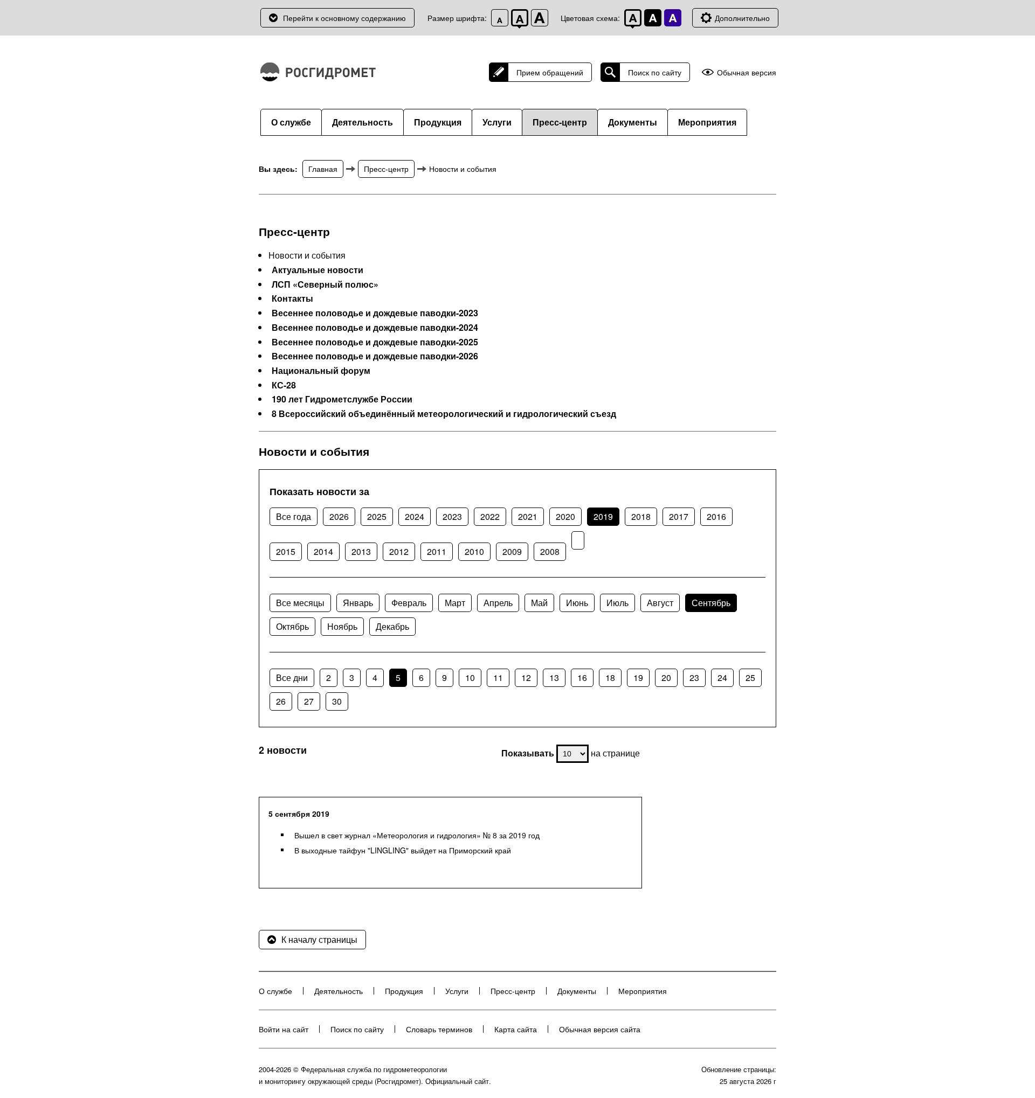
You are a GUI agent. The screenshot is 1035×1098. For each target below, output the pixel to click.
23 (694, 677)
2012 (399, 551)
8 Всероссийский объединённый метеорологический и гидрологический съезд (444, 414)
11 (498, 677)
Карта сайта (515, 1029)
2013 (361, 551)
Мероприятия (707, 122)
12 (526, 677)
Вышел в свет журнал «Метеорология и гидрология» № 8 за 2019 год (417, 835)
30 (337, 701)
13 (554, 677)
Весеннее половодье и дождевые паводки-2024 (375, 327)
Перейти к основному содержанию (344, 17)
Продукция (437, 122)
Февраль (408, 602)
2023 (452, 516)
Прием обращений (549, 72)
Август (660, 602)
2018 (641, 516)
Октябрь (292, 626)
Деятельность (362, 122)
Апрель (498, 602)
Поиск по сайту (654, 72)
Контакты (292, 298)
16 (582, 677)
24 (722, 677)
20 (666, 677)
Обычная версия (746, 72)
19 (638, 677)
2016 (716, 516)
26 (281, 701)
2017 (678, 516)
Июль (617, 602)
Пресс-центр (560, 122)
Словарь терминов (439, 1029)
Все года (293, 516)
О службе (291, 122)
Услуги (497, 122)
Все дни (292, 677)
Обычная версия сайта (599, 1029)
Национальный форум (321, 371)
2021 (527, 516)
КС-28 (284, 385)
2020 (565, 516)
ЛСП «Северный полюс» (325, 284)
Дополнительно (742, 17)
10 (470, 677)
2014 (323, 551)
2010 (474, 551)
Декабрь (392, 626)
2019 (603, 516)
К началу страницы (319, 939)
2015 (285, 551)
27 (309, 701)
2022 (490, 516)
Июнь (577, 602)
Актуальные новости (317, 270)
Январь (358, 602)
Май (539, 602)
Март (455, 602)
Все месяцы (300, 602)
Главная (322, 168)
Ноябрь (342, 626)
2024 (414, 516)
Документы (632, 122)
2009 (512, 551)
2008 (550, 551)
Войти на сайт (283, 1029)
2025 (377, 516)
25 (750, 677)
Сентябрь (711, 602)
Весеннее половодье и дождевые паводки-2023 (375, 313)
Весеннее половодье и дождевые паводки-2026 (375, 356)
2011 (436, 551)
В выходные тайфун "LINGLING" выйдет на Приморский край (402, 850)
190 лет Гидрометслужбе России (342, 399)
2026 (339, 516)
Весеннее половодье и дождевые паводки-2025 (375, 342)
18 (610, 677)
